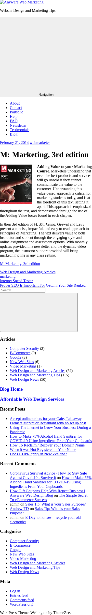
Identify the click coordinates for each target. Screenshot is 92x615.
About (15, 103)
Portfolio (16, 112)
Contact (16, 108)
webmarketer (40, 142)
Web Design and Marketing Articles (27, 272)
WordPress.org (21, 604)
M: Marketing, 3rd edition (20, 263)
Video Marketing (23, 366)
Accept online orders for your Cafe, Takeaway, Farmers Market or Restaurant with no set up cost (48, 420)
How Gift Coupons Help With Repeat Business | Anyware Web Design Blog (47, 493)
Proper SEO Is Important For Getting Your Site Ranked (43, 285)
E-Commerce (20, 353)
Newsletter (18, 125)
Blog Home (11, 389)
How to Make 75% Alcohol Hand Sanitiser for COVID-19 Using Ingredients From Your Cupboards (51, 438)
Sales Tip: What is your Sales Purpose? (55, 504)
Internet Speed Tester (16, 281)
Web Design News (24, 379)
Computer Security (24, 348)
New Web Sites (22, 362)
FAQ (14, 121)
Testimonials (19, 130)
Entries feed (19, 595)
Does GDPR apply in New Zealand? (38, 454)
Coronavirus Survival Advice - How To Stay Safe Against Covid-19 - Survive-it (48, 475)
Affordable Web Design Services (32, 399)
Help (13, 116)
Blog (13, 134)
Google (15, 357)
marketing (7, 276)
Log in (15, 591)
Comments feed (22, 600)
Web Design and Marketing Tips (35, 375)
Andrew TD (19, 509)
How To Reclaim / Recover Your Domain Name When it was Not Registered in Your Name (47, 447)
